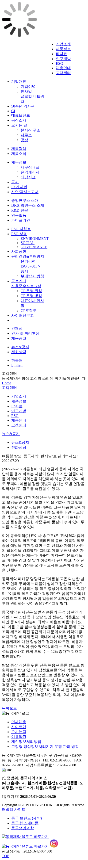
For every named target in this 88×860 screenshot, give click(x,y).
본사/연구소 (30, 130)
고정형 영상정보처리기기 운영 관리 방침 (45, 747)
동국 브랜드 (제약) (26, 818)
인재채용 (18, 722)
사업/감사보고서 (24, 192)
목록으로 (9, 708)
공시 (15, 182)
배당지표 (28, 177)
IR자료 (61, 54)
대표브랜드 (20, 115)
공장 (24, 140)
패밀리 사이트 (13, 809)
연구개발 (63, 59)
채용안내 (63, 68)
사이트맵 (18, 727)
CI (13, 111)
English (17, 365)
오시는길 (18, 732)
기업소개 (63, 44)
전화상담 (18, 352)
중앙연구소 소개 (24, 201)
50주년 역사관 (23, 106)
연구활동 (18, 215)
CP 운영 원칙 (31, 291)
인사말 (26, 91)
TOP (5, 856)
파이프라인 (20, 220)
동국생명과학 (22, 828)
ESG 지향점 (21, 229)
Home (6, 383)
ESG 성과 (19, 234)
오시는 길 (19, 125)
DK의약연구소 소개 (27, 205)
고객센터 (63, 73)
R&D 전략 (19, 210)
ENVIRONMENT (35, 239)
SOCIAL (27, 243)
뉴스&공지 (20, 347)
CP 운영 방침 (31, 296)
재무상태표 (30, 167)
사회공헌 (18, 251)
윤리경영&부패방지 (27, 256)
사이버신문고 (22, 315)
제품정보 (63, 49)
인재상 (17, 328)
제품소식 (18, 154)
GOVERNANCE (34, 247)
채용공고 (18, 338)
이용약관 (18, 737)
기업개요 (18, 82)
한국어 (17, 361)
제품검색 (18, 149)
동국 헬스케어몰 (24, 823)
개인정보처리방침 (26, 742)
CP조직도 (29, 311)
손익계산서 (30, 172)
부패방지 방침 (32, 276)
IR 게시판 (19, 187)
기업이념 (28, 86)
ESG (59, 63)
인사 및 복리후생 (25, 333)
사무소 (26, 135)
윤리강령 (28, 261)
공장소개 (18, 120)
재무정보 (18, 162)
